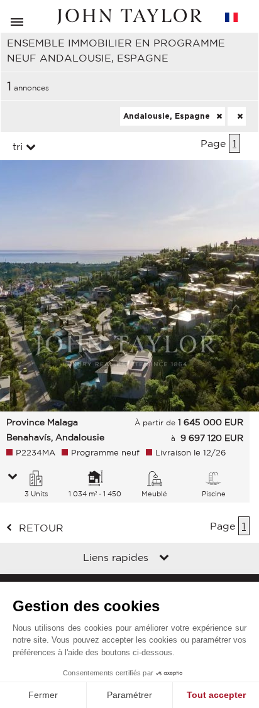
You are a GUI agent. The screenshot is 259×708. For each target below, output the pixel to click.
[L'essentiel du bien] (12, 477)
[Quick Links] (164, 558)
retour (41, 527)
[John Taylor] (129, 16)
